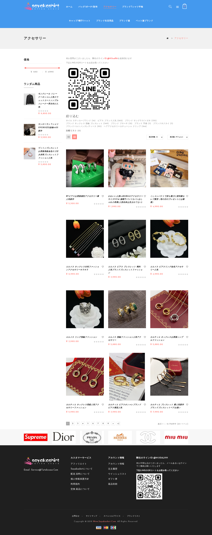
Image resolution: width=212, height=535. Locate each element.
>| (118, 424)
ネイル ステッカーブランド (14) (80, 121)
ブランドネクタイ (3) (163, 123)
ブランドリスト (133, 516)
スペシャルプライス (112, 516)
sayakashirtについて (82, 469)
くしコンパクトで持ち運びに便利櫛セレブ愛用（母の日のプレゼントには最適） (167, 199)
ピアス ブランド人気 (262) (110, 121)
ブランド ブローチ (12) (121, 123)
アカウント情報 (116, 464)
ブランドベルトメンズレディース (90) (84, 126)
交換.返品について (80, 489)
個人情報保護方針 (80, 479)
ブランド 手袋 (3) (142, 123)
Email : (27, 470)
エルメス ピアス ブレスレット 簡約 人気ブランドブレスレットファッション (125, 270)
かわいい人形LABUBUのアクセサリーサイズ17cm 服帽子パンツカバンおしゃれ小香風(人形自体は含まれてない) (125, 199)
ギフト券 (112, 479)
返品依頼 (112, 484)
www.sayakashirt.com (104, 521)
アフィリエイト (79, 464)
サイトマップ (91, 516)
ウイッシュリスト (117, 474)
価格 (26, 60)
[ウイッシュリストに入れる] (103, 196)
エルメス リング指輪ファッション (81, 337)
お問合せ (75, 516)
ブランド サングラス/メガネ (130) (141, 121)
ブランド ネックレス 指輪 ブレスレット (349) (87, 123)
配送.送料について (80, 474)
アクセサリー (181, 38)
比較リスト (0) (73, 131)
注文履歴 (112, 469)
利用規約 (75, 484)
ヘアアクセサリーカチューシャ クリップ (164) (125, 126)
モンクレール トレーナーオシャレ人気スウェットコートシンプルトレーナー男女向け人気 (48, 100)
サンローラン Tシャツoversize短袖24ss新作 (48, 127)
